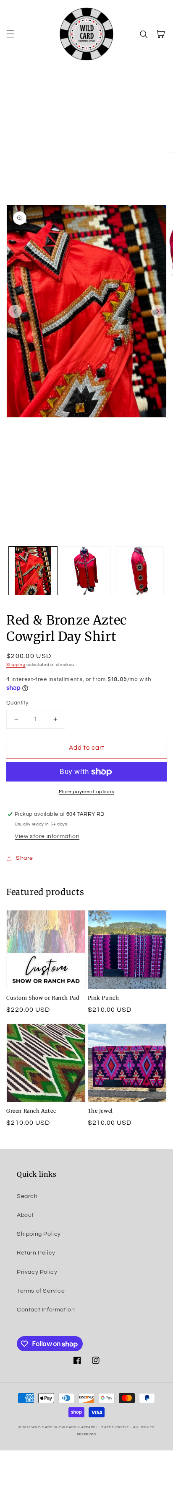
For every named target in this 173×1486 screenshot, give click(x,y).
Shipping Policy (39, 1234)
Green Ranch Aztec (31, 1111)
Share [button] (24, 858)
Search (27, 1196)
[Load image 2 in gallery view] (86, 570)
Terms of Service (41, 1291)
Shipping (16, 665)
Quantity (17, 703)
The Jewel (100, 1111)
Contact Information (46, 1310)
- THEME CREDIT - (116, 1427)
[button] (10, 34)
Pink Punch (103, 998)
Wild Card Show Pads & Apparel (65, 1427)
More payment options (86, 791)
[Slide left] (15, 311)
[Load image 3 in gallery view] (139, 570)
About (25, 1215)
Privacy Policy (37, 1272)
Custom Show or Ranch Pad (42, 998)
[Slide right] (158, 311)
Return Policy (36, 1253)
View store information (47, 836)
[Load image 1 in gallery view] (33, 570)
